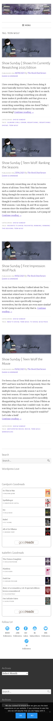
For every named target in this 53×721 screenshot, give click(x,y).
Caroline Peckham (11, 581)
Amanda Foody (10, 532)
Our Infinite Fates (10, 599)
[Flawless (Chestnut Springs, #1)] (47, 574)
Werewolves (7, 432)
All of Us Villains (10, 529)
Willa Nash (8, 513)
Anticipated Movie (15, 429)
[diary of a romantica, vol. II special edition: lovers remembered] (47, 594)
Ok (20, 716)
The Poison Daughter (12, 559)
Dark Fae (6, 578)
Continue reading (24, 112)
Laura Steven (9, 601)
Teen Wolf (13, 125)
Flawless (6, 569)
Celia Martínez (10, 594)
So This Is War (9, 491)
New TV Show (13, 322)
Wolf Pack (43, 322)
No (32, 716)
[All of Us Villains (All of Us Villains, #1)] (47, 535)
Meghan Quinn (10, 493)
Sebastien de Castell (12, 503)
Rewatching (33, 122)
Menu (28, 25)
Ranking (38, 226)
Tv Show (34, 322)
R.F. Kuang (8, 522)
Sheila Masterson (11, 562)
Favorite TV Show (15, 226)
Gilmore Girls (13, 122)
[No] (49, 711)
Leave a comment (10, 76)
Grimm (23, 122)
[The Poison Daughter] (47, 565)
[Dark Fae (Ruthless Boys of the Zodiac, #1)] (47, 584)
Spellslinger (8, 500)
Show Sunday (19, 120)
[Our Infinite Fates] (47, 604)
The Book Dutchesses (37, 73)
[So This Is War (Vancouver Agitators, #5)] (47, 496)
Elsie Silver (8, 571)
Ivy (4, 510)
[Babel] (47, 525)
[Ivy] (47, 515)
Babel (5, 520)
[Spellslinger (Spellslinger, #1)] (47, 506)
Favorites (28, 226)
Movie (27, 429)
